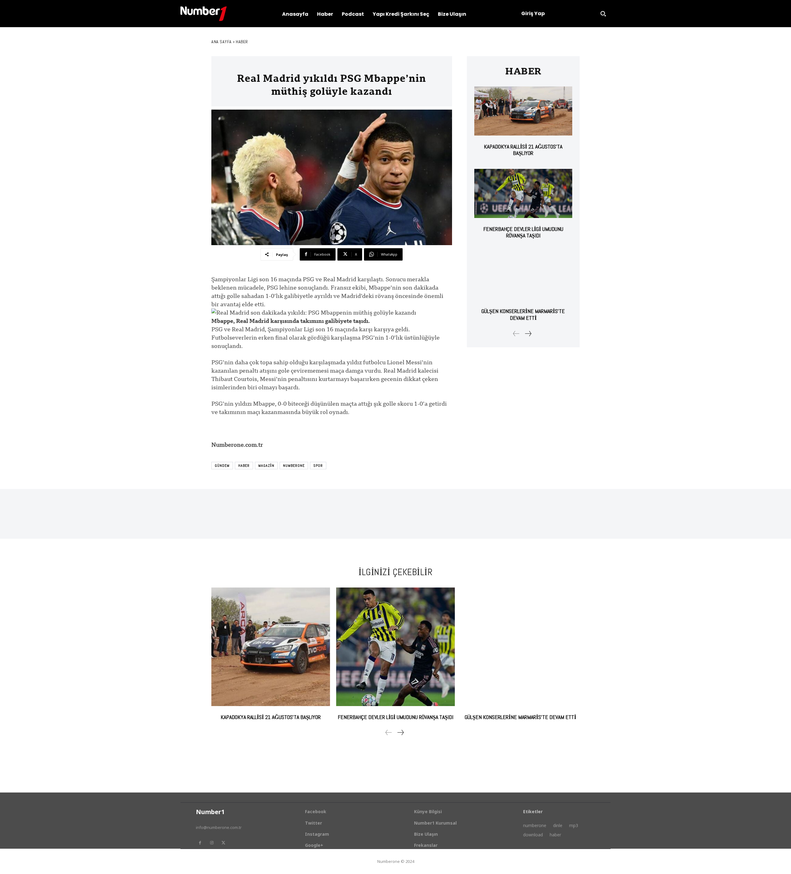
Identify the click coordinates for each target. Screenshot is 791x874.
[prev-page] (516, 333)
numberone (294, 465)
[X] (223, 843)
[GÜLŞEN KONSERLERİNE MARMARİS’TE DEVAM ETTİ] (523, 275)
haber (244, 465)
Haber (242, 41)
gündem (222, 465)
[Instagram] (212, 843)
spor (318, 465)
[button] (603, 13)
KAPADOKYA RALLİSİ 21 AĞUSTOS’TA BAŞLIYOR (523, 150)
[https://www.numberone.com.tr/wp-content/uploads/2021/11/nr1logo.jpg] (203, 13)
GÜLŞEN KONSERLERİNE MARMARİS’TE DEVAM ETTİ (523, 314)
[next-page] (528, 333)
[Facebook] (200, 843)
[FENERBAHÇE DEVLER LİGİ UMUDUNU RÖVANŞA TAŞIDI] (523, 193)
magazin (266, 465)
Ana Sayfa (221, 41)
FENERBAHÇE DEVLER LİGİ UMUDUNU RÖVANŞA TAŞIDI (523, 232)
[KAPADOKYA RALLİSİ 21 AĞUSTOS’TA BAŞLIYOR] (523, 111)
